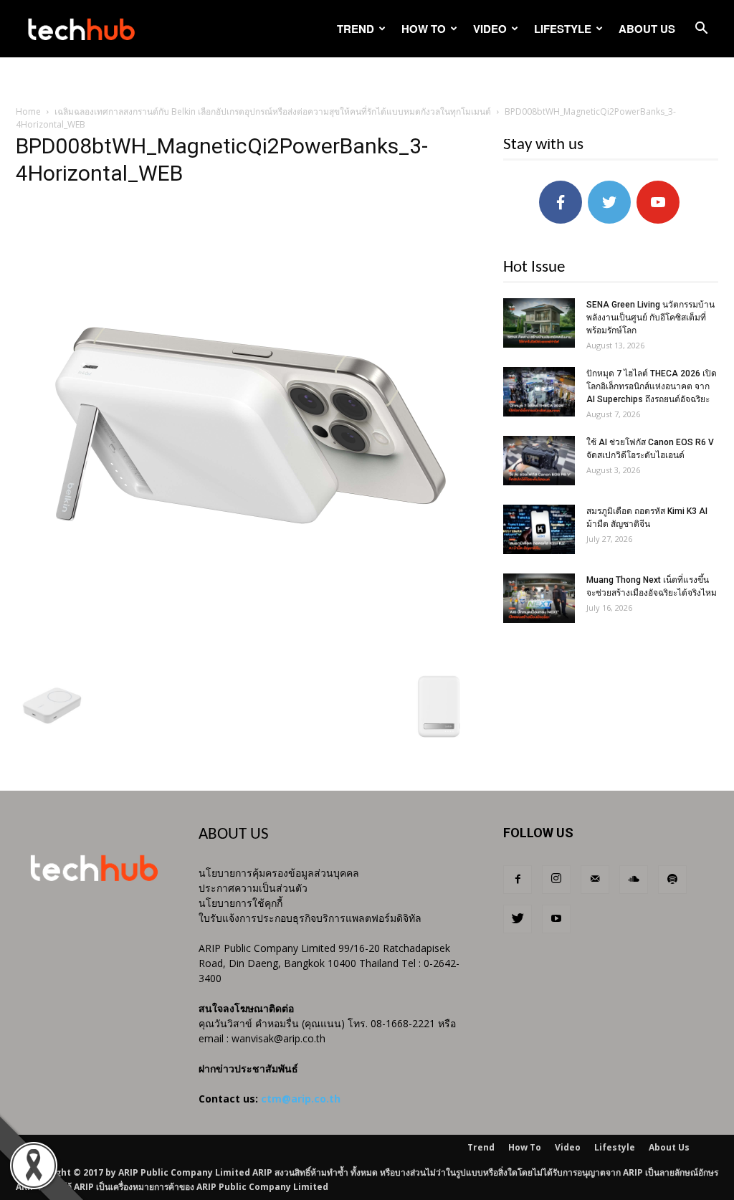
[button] (701, 30)
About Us (647, 29)
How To (423, 29)
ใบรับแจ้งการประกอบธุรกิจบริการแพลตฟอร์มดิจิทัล (310, 918)
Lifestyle (562, 29)
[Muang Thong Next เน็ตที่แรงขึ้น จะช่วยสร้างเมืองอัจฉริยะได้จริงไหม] (539, 598)
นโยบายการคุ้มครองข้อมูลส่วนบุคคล (279, 873)
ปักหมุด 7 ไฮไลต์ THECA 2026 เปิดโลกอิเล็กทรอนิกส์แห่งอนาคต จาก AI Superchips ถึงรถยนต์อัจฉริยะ (651, 386)
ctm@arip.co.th (300, 1098)
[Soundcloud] (633, 879)
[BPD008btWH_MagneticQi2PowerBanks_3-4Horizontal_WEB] (245, 656)
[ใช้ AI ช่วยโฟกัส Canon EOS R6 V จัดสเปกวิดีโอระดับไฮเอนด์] (539, 460)
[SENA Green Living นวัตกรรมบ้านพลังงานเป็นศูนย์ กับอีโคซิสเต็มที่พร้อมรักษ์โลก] (539, 323)
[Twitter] (517, 919)
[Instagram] (556, 879)
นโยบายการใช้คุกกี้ (240, 903)
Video (490, 29)
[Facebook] (517, 879)
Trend (355, 29)
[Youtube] (556, 919)
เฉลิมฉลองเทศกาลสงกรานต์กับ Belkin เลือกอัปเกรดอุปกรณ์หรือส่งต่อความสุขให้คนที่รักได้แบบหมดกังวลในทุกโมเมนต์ (272, 111)
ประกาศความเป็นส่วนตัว (253, 888)
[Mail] (595, 879)
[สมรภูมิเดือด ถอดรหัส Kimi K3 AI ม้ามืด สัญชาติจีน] (539, 529)
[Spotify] (672, 879)
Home (28, 111)
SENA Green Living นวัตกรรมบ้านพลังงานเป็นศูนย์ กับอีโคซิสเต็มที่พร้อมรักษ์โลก (650, 317)
